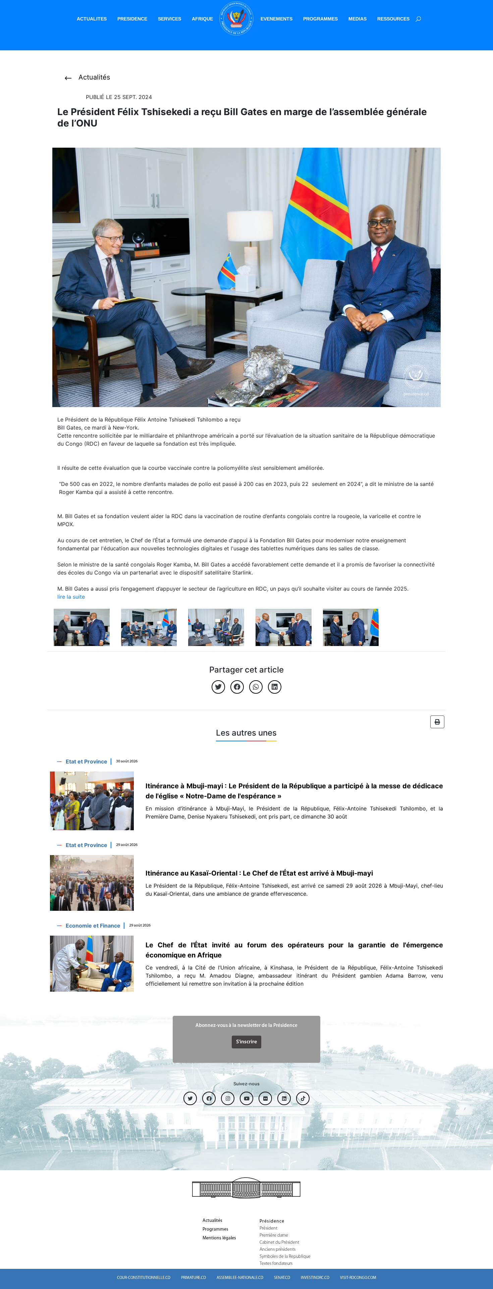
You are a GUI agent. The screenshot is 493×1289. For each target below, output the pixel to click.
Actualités (212, 1221)
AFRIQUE (202, 18)
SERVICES (169, 18)
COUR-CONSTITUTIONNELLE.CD (143, 1278)
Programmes (215, 1229)
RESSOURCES (393, 18)
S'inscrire (246, 1042)
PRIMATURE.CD (193, 1278)
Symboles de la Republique (285, 1256)
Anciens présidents (277, 1249)
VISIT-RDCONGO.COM (358, 1278)
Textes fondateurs (276, 1263)
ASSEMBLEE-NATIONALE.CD (240, 1278)
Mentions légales (219, 1238)
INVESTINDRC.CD (315, 1278)
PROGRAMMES (320, 18)
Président (268, 1228)
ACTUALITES (92, 18)
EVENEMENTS (276, 18)
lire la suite (71, 596)
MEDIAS (357, 18)
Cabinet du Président (279, 1242)
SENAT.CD (282, 1278)
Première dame (274, 1235)
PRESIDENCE (132, 18)
